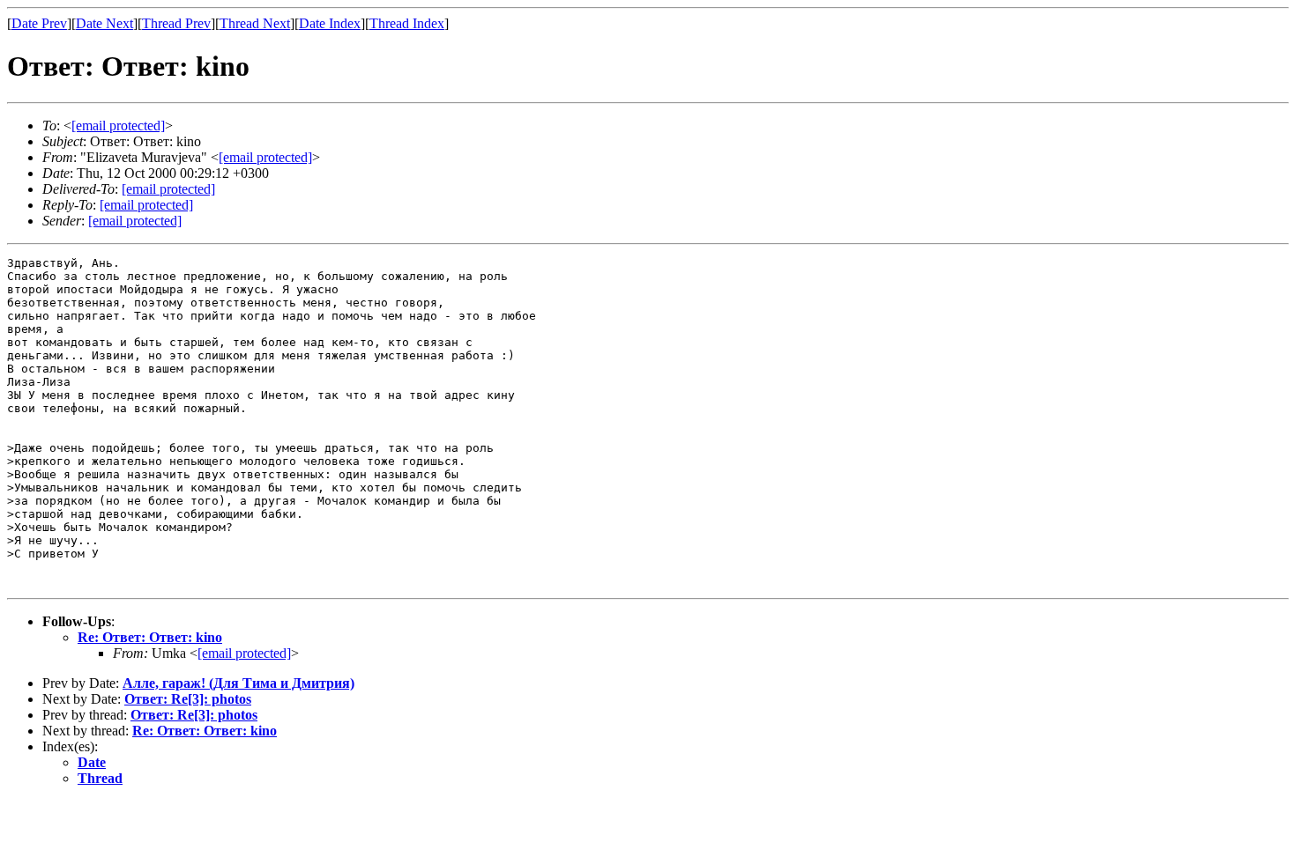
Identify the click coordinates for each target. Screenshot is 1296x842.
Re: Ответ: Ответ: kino (150, 637)
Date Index (330, 23)
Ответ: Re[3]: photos (187, 698)
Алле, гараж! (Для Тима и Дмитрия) (238, 683)
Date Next (104, 23)
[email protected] (168, 188)
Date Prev (39, 23)
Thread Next (255, 23)
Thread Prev (176, 23)
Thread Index (406, 23)
